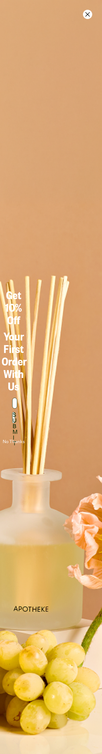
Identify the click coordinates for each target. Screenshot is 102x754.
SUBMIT (14, 417)
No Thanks (14, 442)
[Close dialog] (87, 14)
